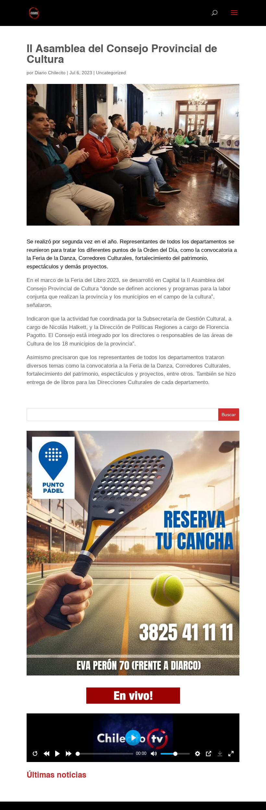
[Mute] (154, 753)
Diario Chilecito (50, 72)
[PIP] (208, 753)
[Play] (57, 753)
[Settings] (197, 753)
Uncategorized (111, 72)
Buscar (229, 414)
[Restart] (35, 753)
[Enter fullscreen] (231, 753)
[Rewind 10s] (46, 753)
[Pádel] (133, 674)
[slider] (105, 754)
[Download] (220, 753)
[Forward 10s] (69, 753)
